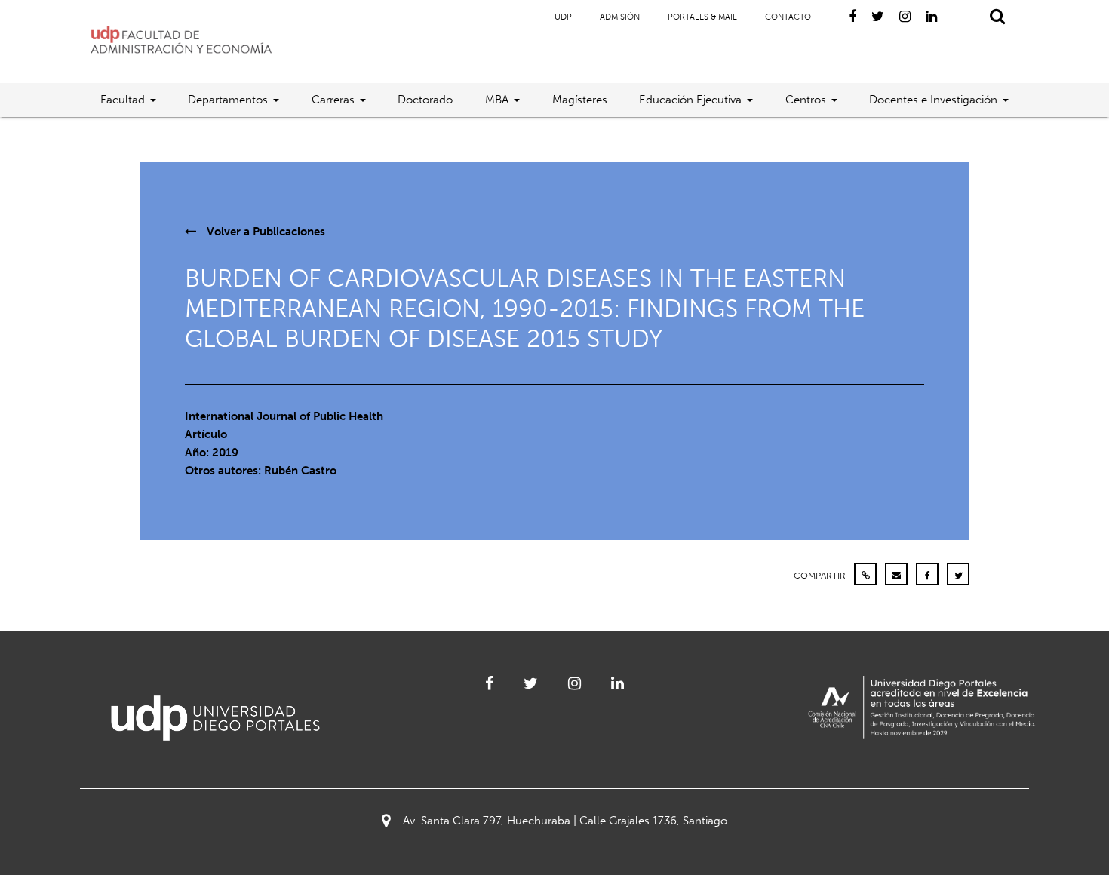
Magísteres (579, 99)
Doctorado (425, 99)
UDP (563, 17)
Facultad (122, 99)
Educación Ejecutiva (690, 99)
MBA (496, 99)
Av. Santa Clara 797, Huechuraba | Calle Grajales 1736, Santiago (565, 820)
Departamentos (228, 99)
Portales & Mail (702, 17)
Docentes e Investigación (933, 99)
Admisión (620, 17)
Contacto (788, 17)
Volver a (264, 231)
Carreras (333, 99)
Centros (805, 99)
